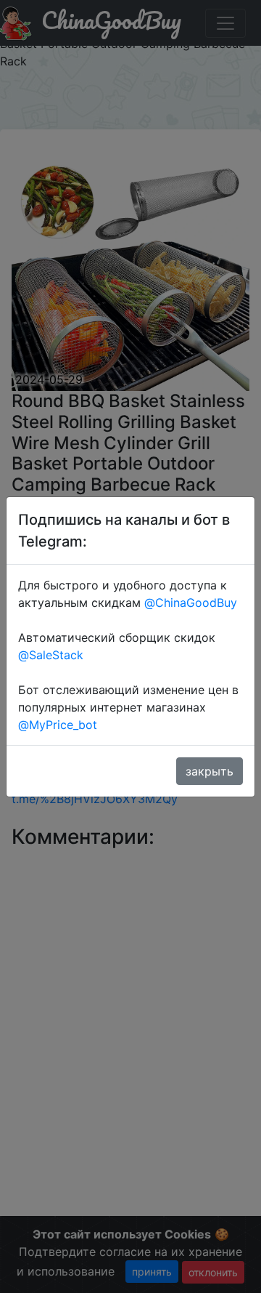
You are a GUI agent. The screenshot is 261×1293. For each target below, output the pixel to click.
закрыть (209, 771)
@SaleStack (50, 655)
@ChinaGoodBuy (190, 602)
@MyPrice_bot (57, 724)
